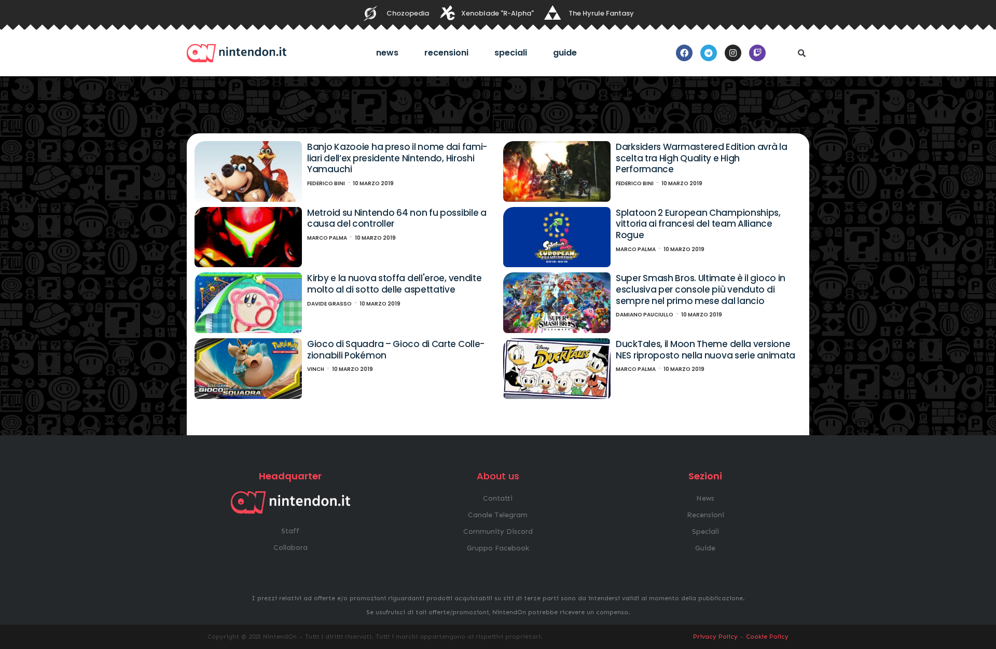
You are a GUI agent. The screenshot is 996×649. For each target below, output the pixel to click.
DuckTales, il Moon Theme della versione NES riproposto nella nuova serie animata (705, 350)
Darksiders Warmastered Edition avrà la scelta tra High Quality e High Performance (701, 158)
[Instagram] (733, 53)
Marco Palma (327, 238)
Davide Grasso (329, 304)
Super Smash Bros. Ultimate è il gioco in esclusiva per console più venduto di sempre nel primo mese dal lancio (700, 289)
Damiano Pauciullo (644, 315)
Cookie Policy (767, 636)
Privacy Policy (715, 636)
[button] (801, 53)
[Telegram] (708, 53)
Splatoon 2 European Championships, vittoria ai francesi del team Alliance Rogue (698, 223)
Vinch (315, 369)
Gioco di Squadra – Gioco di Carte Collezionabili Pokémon (396, 350)
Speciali (510, 53)
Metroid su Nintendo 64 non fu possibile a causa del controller (397, 218)
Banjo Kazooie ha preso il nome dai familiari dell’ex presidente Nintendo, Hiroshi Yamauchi (397, 158)
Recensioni (446, 53)
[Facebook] (684, 53)
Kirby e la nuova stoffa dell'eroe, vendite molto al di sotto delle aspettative (394, 284)
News (387, 53)
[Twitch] (757, 53)
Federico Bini (326, 183)
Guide (565, 53)
